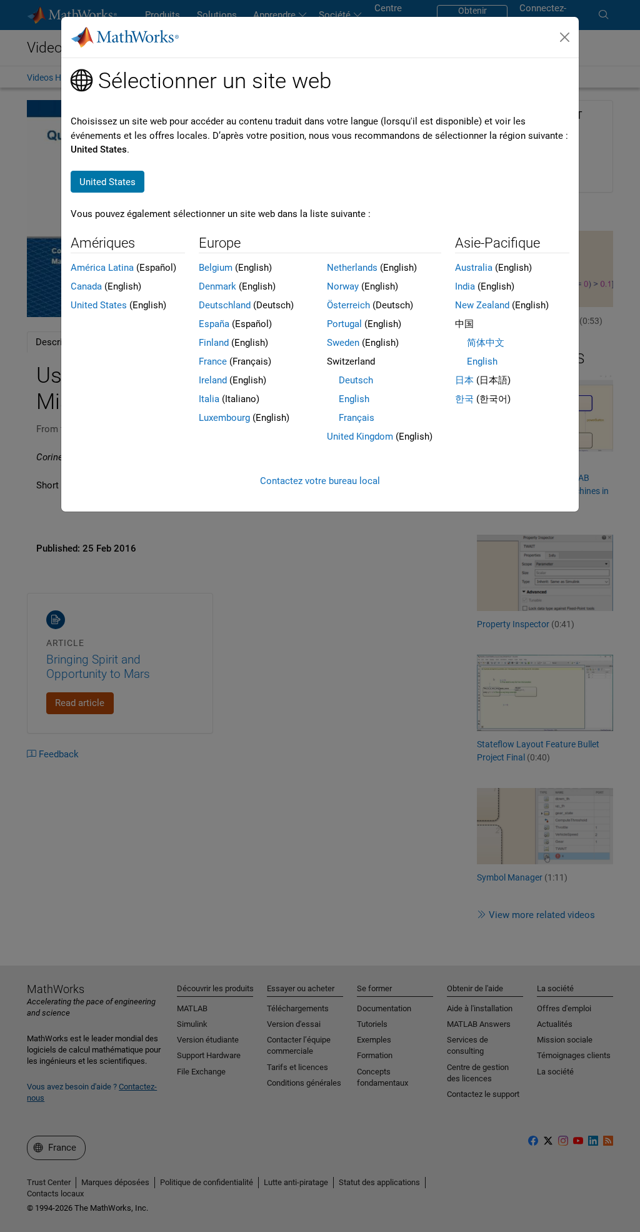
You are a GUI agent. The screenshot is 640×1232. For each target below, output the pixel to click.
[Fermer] (565, 37)
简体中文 (485, 342)
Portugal (344, 324)
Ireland (213, 380)
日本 (464, 380)
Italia (209, 399)
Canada (86, 286)
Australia (473, 267)
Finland (214, 342)
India (465, 286)
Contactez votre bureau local (320, 481)
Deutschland (225, 305)
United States (99, 305)
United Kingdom (360, 436)
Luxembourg (224, 417)
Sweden (343, 342)
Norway (343, 286)
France (213, 361)
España (214, 324)
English (354, 399)
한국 (464, 399)
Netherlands (352, 267)
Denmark (217, 286)
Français (356, 417)
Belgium (215, 267)
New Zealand (482, 305)
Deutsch (356, 380)
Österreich (348, 305)
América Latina (102, 267)
